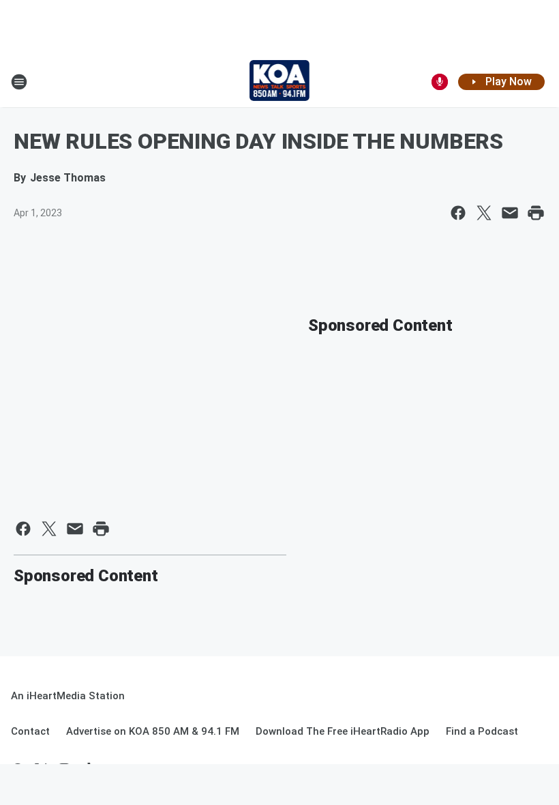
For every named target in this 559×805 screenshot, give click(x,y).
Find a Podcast (482, 731)
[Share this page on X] (484, 212)
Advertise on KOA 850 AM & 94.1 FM (152, 731)
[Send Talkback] (440, 82)
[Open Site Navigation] (19, 82)
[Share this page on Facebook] (458, 212)
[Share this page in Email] (509, 212)
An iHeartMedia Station (68, 696)
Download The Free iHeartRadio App (342, 731)
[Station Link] (280, 82)
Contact (30, 731)
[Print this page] (535, 212)
